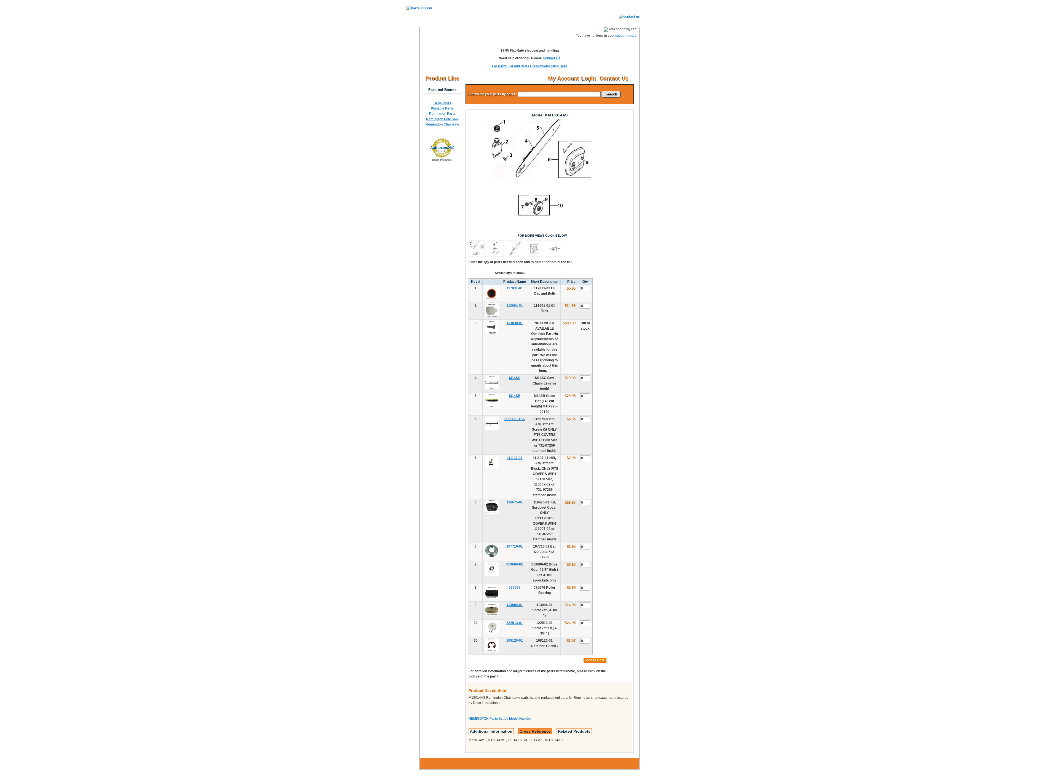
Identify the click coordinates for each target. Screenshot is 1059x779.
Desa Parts (442, 103)
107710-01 (514, 546)
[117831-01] (492, 298)
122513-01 (514, 623)
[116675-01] (492, 512)
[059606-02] (492, 575)
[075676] (492, 598)
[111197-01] (492, 468)
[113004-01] (492, 615)
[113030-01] (492, 333)
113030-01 (515, 323)
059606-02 (514, 564)
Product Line (442, 78)
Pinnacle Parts (442, 108)
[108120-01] (492, 651)
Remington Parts (442, 114)
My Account (563, 78)
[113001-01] (492, 316)
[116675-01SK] (492, 429)
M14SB (514, 396)
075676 (514, 587)
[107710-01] (492, 557)
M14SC (514, 378)
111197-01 (515, 458)
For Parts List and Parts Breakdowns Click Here (529, 66)
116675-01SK (514, 419)
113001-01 (515, 306)
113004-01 (515, 605)
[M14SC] (492, 388)
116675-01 (515, 502)
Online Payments (442, 160)
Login (588, 78)
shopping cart (625, 36)
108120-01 (514, 640)
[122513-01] (492, 633)
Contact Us (551, 58)
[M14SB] (492, 406)
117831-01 (515, 288)
